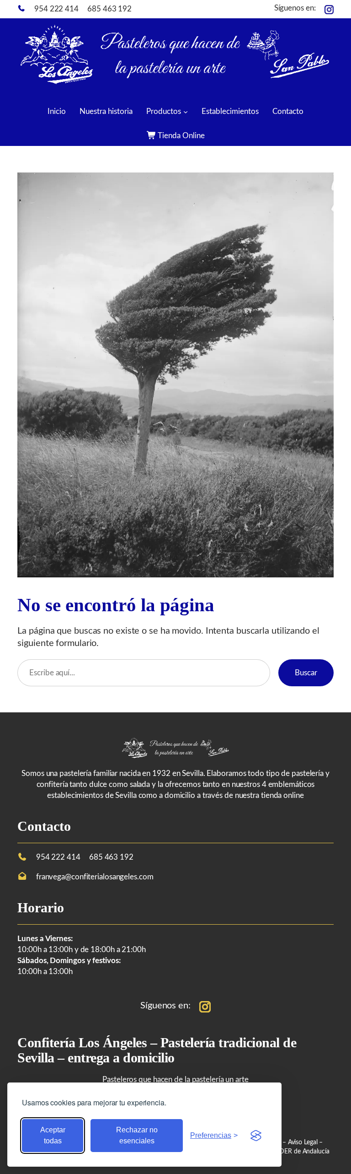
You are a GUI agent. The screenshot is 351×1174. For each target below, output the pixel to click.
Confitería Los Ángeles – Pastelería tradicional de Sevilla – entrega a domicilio (156, 1050)
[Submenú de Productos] (185, 111)
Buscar (306, 673)
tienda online (282, 795)
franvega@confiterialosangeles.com (95, 877)
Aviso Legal (303, 1142)
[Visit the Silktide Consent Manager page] (256, 1136)
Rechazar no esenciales (137, 1135)
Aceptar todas (52, 1135)
